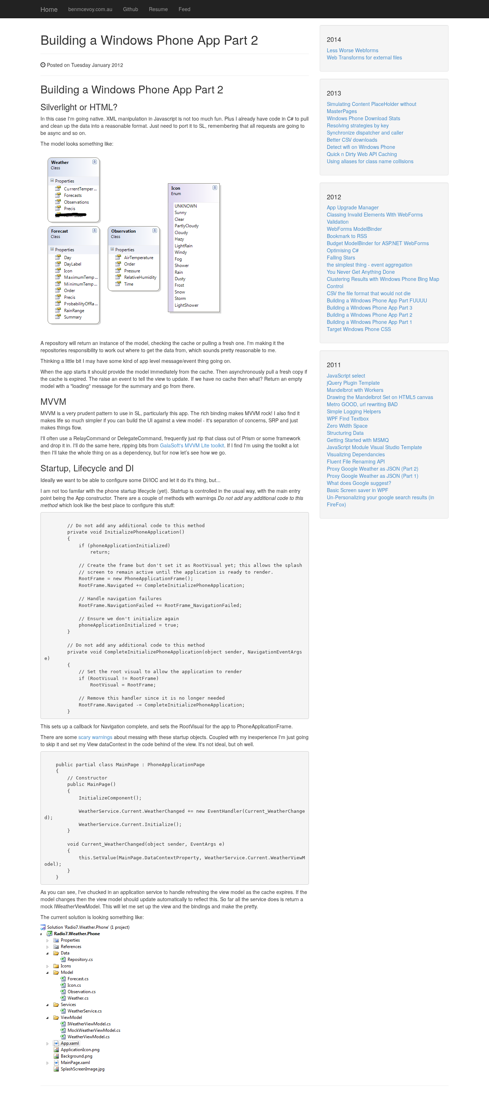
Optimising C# (343, 250)
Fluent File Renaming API (356, 461)
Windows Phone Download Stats (363, 118)
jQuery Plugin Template (353, 382)
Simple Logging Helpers (354, 411)
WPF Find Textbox (348, 418)
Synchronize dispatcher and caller (365, 132)
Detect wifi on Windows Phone (361, 146)
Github (130, 9)
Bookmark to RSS (347, 235)
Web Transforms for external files (364, 57)
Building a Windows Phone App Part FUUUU (377, 300)
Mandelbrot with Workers (355, 389)
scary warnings (95, 736)
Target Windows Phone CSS (359, 328)
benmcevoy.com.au (90, 9)
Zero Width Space (347, 425)
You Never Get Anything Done (361, 271)
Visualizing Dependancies (356, 454)
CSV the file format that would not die (369, 293)
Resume (158, 9)
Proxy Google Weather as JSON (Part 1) (372, 475)
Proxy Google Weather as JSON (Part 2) (372, 468)
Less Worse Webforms (352, 50)
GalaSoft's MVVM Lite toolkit (192, 445)
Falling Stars (341, 257)
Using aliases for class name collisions (370, 161)
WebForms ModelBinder (354, 228)
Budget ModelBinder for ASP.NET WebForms (378, 243)
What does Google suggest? (359, 482)
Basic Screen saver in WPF (357, 490)
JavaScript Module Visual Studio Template (374, 447)
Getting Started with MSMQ (358, 439)
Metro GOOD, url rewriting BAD (362, 404)
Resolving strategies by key (358, 125)
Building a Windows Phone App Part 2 (369, 314)
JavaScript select (346, 375)
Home (49, 9)
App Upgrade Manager (353, 207)
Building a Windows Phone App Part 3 (369, 307)
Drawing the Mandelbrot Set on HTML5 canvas (380, 396)
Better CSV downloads (352, 139)
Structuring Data (345, 432)
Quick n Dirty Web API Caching (362, 153)
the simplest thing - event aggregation (369, 264)
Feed (184, 9)
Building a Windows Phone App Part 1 (369, 321)
